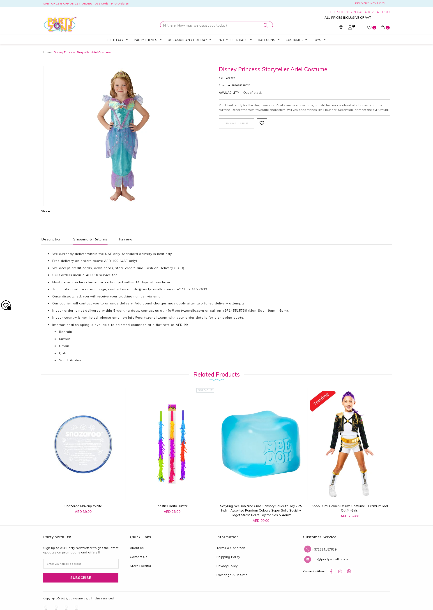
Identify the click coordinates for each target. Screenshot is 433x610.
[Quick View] (79, 492)
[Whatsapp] (349, 571)
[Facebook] (331, 571)
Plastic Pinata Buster (172, 506)
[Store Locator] (341, 28)
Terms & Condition (230, 548)
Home (47, 52)
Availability (229, 92)
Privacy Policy (226, 566)
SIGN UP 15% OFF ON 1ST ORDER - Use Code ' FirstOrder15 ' (87, 3)
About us (137, 548)
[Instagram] (340, 571)
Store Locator (140, 566)
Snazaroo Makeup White (83, 506)
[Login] (350, 28)
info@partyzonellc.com (151, 289)
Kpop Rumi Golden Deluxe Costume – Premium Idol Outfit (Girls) (350, 508)
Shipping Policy (228, 557)
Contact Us (138, 557)
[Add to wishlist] (69, 490)
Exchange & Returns (231, 575)
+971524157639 (323, 549)
